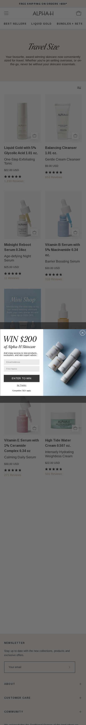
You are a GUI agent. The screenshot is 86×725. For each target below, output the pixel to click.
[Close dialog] (82, 332)
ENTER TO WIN (21, 378)
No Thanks (21, 385)
